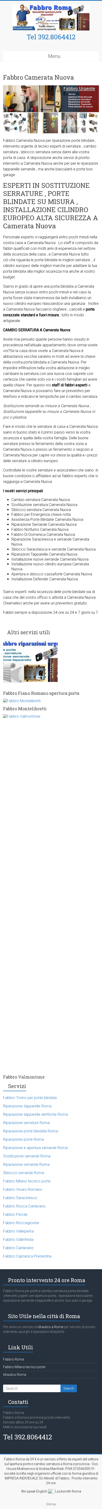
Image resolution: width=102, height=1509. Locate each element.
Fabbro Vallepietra (18, 1231)
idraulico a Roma (50, 1327)
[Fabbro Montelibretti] (22, 701)
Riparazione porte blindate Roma (30, 1131)
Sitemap (51, 1504)
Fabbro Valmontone (24, 1077)
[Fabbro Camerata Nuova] (51, 87)
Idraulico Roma (14, 1374)
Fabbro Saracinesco (20, 1198)
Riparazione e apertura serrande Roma (35, 1148)
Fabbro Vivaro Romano (22, 1189)
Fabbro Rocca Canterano (24, 1206)
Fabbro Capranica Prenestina (27, 1256)
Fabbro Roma (13, 1359)
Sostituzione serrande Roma (27, 1156)
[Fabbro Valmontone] (51, 716)
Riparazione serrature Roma (26, 1122)
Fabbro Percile (15, 1214)
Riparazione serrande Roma (26, 1164)
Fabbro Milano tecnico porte (27, 1181)
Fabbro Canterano (18, 1248)
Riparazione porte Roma (23, 1139)
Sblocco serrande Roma (23, 1173)
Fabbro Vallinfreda (18, 1239)
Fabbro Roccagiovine (21, 1223)
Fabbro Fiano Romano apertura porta (41, 693)
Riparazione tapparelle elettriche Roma (35, 1114)
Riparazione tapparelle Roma (27, 1106)
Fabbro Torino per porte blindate (30, 1097)
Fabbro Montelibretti (25, 708)
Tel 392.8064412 (51, 36)
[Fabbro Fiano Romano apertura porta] (30, 642)
